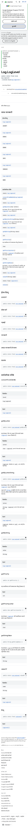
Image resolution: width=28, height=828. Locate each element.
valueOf (5, 276)
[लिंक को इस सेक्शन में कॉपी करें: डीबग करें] (8, 310)
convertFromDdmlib (8, 197)
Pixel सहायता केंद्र (5, 798)
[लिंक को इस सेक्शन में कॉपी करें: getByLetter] (11, 421)
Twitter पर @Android (6, 774)
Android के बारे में (5, 816)
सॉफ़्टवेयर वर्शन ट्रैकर (5, 810)
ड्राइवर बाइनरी (4, 765)
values (5, 285)
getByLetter (6, 207)
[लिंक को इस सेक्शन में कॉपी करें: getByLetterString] (15, 473)
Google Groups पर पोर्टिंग (7, 789)
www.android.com (5, 803)
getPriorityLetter (8, 250)
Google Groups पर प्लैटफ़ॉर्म (7, 784)
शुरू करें (14, 26)
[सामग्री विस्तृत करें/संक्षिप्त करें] (19, 51)
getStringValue (7, 263)
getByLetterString (8, 219)
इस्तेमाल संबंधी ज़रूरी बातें (6, 755)
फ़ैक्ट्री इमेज (3, 762)
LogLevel (5, 211)
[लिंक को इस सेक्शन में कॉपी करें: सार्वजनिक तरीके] (15, 375)
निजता (3, 819)
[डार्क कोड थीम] (26, 302)
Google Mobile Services (7, 805)
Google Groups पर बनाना (7, 786)
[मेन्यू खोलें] (2, 2)
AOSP (2, 47)
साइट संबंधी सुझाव (11, 819)
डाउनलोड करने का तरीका (6, 758)
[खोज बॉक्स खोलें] (16, 2)
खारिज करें (14, 21)
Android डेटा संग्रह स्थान (6, 753)
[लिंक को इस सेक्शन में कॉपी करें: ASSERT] (8, 297)
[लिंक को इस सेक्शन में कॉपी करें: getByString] (11, 533)
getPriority (6, 239)
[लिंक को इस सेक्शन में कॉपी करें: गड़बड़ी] (6, 323)
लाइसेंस (22, 816)
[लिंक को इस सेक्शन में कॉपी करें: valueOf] (8, 669)
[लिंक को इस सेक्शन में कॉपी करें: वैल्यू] (5, 710)
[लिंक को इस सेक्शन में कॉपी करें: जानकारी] (8, 335)
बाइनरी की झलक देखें (5, 760)
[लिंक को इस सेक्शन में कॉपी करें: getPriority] (10, 574)
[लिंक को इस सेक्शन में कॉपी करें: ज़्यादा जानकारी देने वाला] (18, 348)
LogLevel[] (14, 281)
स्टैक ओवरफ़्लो (4, 808)
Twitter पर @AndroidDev (7, 777)
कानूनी (17, 816)
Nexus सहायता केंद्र (5, 801)
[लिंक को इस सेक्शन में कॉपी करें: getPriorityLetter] (15, 604)
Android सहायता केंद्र (5, 796)
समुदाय (12, 816)
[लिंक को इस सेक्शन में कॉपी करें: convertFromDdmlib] (17, 380)
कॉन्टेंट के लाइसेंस (20, 738)
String (8, 490)
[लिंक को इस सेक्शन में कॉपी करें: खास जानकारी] (13, 112)
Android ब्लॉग (4, 779)
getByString (6, 231)
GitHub (3, 767)
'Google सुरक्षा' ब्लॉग (5, 782)
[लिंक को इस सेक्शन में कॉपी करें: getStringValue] (13, 636)
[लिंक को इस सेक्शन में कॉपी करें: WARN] (7, 360)
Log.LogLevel (15, 79)
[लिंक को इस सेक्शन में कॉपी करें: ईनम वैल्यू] (10, 293)
